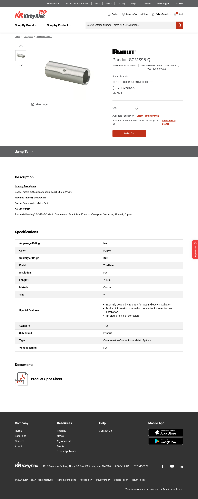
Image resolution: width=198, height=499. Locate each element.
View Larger (42, 104)
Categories (28, 37)
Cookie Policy (121, 479)
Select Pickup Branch (148, 115)
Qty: (114, 107)
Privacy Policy (103, 479)
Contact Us (105, 430)
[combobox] (131, 25)
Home (17, 37)
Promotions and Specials (77, 3)
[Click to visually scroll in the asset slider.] (21, 46)
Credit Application (67, 451)
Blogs (133, 3)
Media (60, 446)
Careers (179, 3)
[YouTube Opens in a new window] (172, 466)
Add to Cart (129, 133)
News (97, 3)
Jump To (21, 152)
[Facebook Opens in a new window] (163, 466)
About (18, 446)
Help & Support (163, 3)
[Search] (179, 25)
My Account (64, 441)
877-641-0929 (53, 3)
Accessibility (86, 479)
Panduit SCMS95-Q (44, 37)
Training (121, 3)
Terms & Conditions (66, 479)
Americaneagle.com (173, 489)
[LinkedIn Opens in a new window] (181, 466)
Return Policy (138, 479)
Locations (146, 3)
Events (109, 3)
